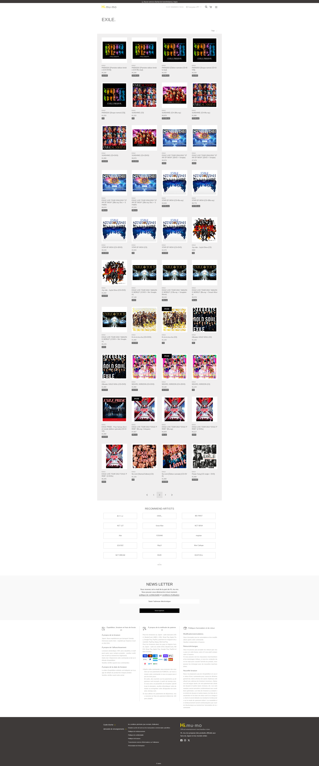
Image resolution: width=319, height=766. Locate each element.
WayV (159, 545)
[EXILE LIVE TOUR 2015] (144, 272)
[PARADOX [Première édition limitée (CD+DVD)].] (114, 50)
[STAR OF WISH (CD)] (144, 230)
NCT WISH (199, 526)
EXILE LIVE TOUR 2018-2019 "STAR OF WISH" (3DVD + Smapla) (174, 156)
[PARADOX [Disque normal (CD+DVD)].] (204, 50)
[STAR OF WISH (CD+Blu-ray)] (174, 183)
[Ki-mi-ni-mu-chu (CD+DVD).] (144, 319)
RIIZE (159, 555)
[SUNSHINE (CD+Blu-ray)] (204, 95)
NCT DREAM (120, 555)
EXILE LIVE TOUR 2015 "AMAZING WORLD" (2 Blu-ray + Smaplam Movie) (174, 292)
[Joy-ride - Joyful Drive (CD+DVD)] (114, 272)
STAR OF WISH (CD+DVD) (172, 247)
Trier (213, 31)
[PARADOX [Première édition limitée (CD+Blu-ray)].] (144, 50)
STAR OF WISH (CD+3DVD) (112, 247)
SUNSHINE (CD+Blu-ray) (201, 113)
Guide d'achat (108, 725)
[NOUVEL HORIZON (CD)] (204, 366)
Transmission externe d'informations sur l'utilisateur (143, 742)
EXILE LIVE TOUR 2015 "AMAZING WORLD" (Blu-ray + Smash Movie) (204, 292)
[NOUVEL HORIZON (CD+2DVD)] (174, 366)
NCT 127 (120, 526)
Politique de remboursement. (136, 731)
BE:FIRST (198, 516)
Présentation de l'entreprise (136, 745)
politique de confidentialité (149, 595)
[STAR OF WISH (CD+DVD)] (174, 230)
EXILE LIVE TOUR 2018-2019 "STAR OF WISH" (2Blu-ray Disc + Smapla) (144, 202)
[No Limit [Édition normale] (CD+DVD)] (174, 456)
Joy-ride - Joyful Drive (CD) (201, 247)
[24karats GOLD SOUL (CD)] (204, 319)
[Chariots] (211, 7)
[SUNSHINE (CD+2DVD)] (144, 138)
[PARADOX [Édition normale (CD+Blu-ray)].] (174, 50)
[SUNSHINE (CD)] (144, 95)
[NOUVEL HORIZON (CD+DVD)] (144, 366)
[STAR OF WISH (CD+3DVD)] (114, 230)
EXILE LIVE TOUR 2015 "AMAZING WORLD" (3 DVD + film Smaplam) (144, 292)
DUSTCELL (199, 555)
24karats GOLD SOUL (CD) (202, 337)
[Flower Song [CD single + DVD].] (204, 456)
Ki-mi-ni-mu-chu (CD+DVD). (142, 337)
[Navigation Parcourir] (216, 7)
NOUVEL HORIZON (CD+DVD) (143, 384)
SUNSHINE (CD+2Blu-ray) (171, 113)
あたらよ (120, 516)
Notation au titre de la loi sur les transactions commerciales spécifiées (149, 728)
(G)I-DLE (120, 545)
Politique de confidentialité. (136, 735)
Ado (120, 535)
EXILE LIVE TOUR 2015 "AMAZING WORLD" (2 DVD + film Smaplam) (114, 339)
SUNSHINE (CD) (138, 113)
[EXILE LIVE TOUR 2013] (144, 409)
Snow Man (159, 526)
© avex (158, 763)
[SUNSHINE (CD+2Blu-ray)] (174, 95)
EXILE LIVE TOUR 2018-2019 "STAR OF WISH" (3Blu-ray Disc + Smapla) (114, 202)
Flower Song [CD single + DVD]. (203, 474)
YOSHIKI (159, 535)
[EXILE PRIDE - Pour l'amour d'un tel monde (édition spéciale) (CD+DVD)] (114, 409)
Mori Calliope (198, 545)
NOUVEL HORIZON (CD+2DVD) (173, 384)
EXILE (103, 65)
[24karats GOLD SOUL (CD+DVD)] (114, 366)
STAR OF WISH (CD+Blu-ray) (172, 200)
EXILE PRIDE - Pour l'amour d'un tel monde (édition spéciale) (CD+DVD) (114, 429)
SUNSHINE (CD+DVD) (110, 155)
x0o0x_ (159, 516)
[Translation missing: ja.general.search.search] (206, 7)
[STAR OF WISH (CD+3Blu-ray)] (204, 183)
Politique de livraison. (134, 738)
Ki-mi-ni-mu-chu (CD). (169, 337)
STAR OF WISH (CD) (139, 247)
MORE (160, 564)
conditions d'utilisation (170, 595)
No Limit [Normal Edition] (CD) (143, 474)
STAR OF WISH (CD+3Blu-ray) (203, 200)
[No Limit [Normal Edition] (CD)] (144, 456)
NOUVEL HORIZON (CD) (201, 384)
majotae (199, 535)
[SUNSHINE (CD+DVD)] (114, 138)
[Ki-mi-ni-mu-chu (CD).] (174, 319)
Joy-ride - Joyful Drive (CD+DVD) (114, 290)
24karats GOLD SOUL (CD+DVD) (114, 384)
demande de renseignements (113, 729)
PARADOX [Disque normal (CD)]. (114, 113)
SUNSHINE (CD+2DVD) (140, 155)
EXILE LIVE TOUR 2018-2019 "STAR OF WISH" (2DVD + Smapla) (204, 156)
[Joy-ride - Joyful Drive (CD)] (204, 230)
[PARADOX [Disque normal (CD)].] (114, 95)
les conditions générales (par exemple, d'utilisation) (143, 724)
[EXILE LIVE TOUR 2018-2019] (174, 138)
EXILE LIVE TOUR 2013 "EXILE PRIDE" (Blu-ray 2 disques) (144, 428)
